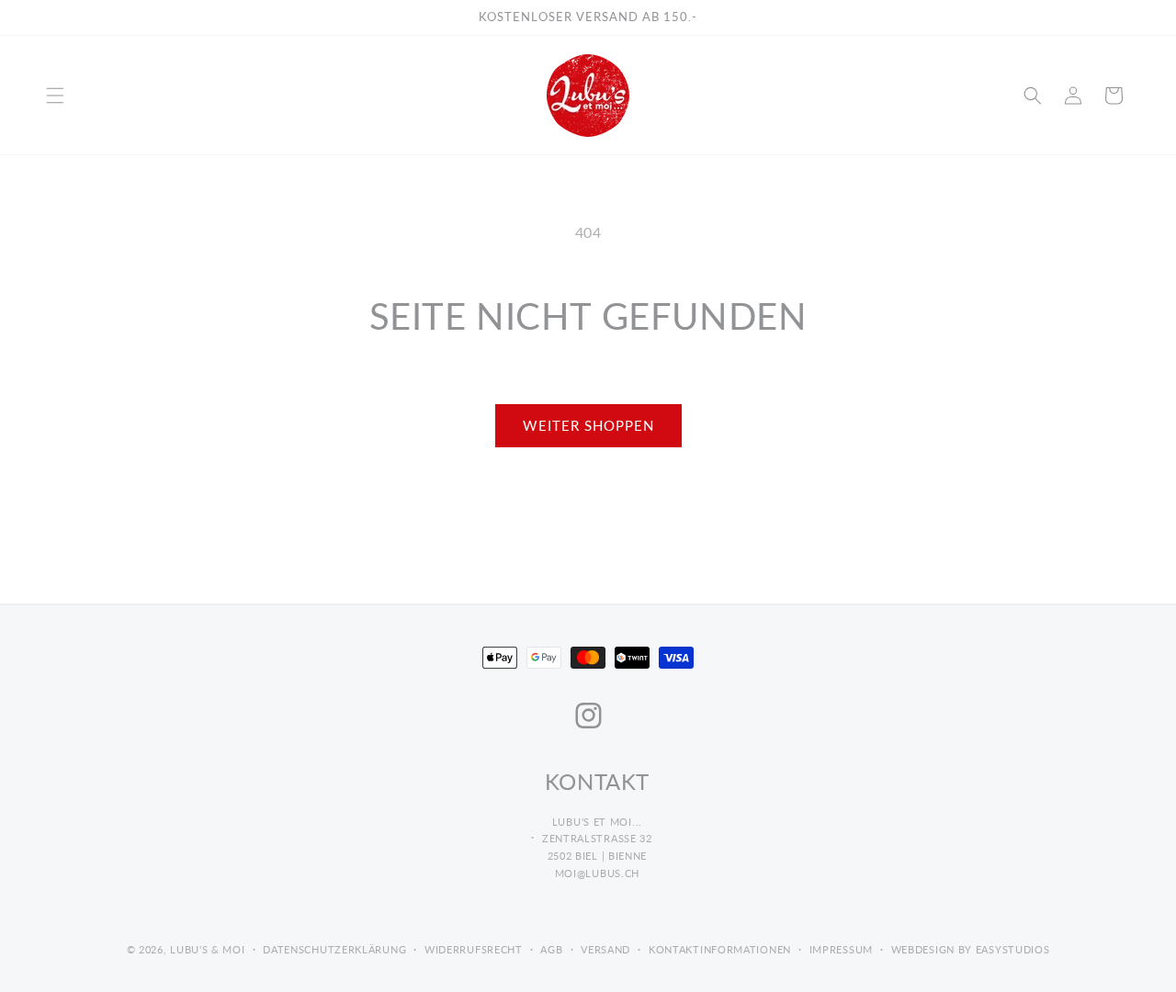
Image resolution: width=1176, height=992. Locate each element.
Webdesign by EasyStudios (970, 949)
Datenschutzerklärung (334, 949)
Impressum (841, 949)
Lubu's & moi (207, 949)
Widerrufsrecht (473, 949)
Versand (605, 949)
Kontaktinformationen (720, 949)
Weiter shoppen (588, 425)
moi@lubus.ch (597, 873)
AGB (551, 949)
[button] (55, 95)
